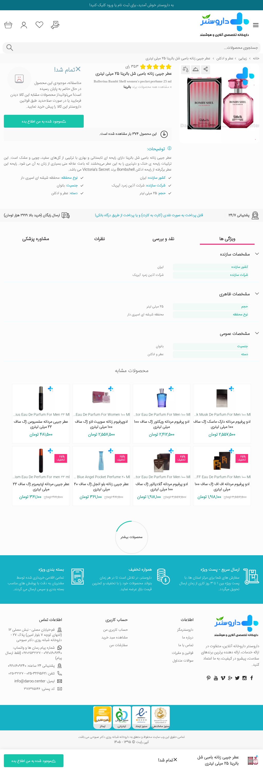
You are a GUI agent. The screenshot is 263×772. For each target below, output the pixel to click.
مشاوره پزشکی (35, 239)
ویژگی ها (227, 239)
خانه (256, 58)
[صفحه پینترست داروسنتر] (208, 678)
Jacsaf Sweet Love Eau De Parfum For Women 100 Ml (87, 414)
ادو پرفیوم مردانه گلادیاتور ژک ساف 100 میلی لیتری (162, 486)
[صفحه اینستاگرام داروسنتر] (244, 678)
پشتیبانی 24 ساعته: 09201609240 (31, 666)
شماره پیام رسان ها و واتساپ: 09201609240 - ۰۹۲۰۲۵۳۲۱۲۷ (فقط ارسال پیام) (33, 653)
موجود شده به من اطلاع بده (42, 122)
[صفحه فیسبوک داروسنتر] (251, 678)
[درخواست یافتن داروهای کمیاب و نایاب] (55, 25)
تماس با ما (185, 645)
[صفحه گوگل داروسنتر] (230, 678)
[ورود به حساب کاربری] (24, 25)
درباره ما (187, 637)
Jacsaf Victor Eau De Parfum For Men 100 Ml (154, 414)
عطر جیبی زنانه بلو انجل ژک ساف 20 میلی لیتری (101, 486)
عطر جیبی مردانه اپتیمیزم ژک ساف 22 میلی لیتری (41, 486)
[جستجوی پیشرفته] (10, 47)
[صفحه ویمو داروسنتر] (223, 678)
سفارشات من (118, 645)
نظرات (99, 239)
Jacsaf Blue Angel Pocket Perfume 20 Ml (97, 477)
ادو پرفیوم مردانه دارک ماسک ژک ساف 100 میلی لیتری (221, 424)
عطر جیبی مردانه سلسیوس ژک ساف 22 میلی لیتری (41, 424)
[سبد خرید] (8, 25)
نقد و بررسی (163, 239)
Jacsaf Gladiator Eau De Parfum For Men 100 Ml (152, 477)
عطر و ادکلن (225, 58)
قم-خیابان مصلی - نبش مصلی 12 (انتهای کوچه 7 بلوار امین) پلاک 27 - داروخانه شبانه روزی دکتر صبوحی (35, 635)
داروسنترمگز (185, 630)
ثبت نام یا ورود (117, 5)
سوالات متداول (183, 660)
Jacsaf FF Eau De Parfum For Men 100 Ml (218, 477)
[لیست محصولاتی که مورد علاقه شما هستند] (39, 25)
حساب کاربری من (115, 630)
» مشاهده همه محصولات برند (148, 87)
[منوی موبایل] (255, 25)
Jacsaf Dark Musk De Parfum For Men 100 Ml (215, 414)
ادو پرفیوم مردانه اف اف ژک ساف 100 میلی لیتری (222, 486)
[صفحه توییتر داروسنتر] (237, 678)
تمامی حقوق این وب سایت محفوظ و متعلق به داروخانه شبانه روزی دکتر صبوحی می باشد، (131, 737)
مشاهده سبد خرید (114, 637)
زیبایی (243, 58)
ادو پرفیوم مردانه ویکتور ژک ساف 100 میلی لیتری (161, 424)
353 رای (131, 67)
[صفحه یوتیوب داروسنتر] (215, 678)
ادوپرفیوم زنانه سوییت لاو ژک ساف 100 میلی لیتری (101, 424)
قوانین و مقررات (182, 653)
